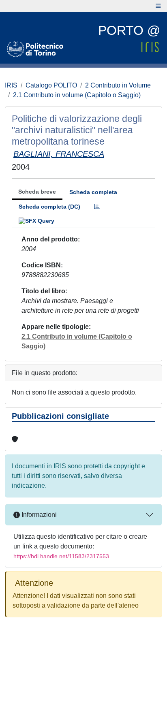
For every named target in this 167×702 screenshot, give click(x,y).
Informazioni (38, 514)
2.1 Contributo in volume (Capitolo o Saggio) (77, 95)
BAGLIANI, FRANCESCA (58, 153)
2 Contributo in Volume (118, 85)
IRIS (11, 85)
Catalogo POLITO (51, 85)
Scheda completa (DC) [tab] (49, 206)
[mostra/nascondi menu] (158, 6)
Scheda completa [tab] (93, 192)
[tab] (97, 207)
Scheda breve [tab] (37, 191)
